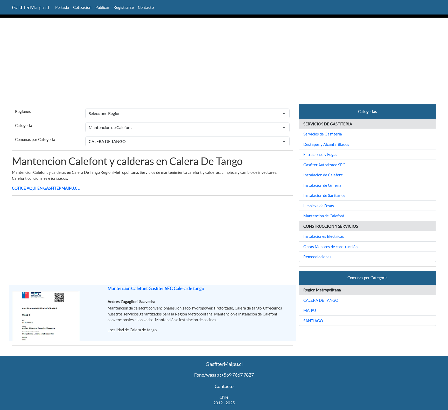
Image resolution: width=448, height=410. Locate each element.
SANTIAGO (313, 320)
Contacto (146, 7)
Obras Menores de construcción (330, 246)
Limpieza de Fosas (318, 205)
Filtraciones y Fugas (320, 154)
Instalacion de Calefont (323, 174)
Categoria (23, 125)
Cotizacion (82, 7)
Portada (62, 7)
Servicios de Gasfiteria (322, 134)
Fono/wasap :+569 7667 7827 (224, 375)
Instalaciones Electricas (323, 236)
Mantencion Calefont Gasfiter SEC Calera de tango (156, 288)
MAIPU (309, 310)
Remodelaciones (317, 256)
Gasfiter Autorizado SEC (324, 164)
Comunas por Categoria (35, 139)
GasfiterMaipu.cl (30, 7)
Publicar (102, 7)
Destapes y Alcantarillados (326, 144)
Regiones (23, 111)
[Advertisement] (224, 59)
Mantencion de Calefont (323, 215)
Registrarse (124, 7)
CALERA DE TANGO (320, 300)
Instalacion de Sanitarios (324, 195)
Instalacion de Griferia (322, 185)
